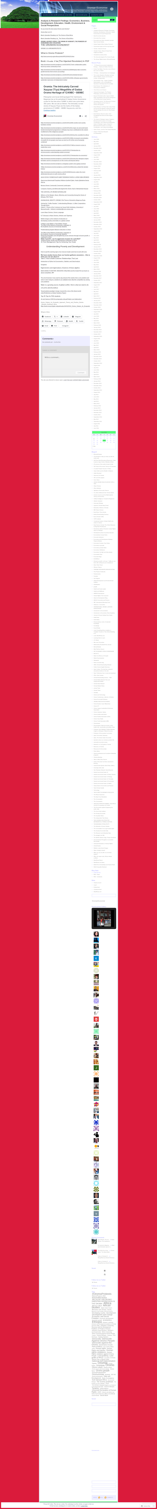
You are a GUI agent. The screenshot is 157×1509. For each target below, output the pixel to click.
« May (93, 446)
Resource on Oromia (99, 746)
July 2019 (96, 233)
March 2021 (97, 188)
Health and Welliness (99, 591)
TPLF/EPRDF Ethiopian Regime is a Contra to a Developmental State (104, 1385)
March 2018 (97, 269)
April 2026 (96, 143)
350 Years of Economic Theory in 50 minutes (105, 466)
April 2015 (96, 347)
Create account (97, 882)
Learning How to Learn (99, 637)
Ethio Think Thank (98, 565)
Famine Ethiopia (101, 1335)
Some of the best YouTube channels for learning (103, 762)
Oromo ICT (96, 706)
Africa (107, 1303)
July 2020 (96, 206)
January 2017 (97, 300)
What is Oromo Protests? (52, 53)
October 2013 (97, 387)
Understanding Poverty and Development (65, 246)
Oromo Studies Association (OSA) (102, 716)
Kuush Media (97, 628)
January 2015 (97, 354)
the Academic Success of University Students (54, 226)
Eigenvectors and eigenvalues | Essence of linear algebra (60, 268)
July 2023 (96, 172)
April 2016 (96, 320)
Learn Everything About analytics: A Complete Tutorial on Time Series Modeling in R (104, 632)
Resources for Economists (100, 748)
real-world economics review (100, 742)
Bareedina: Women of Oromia (101, 507)
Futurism (96, 576)
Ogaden (94, 1363)
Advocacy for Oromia (99, 475)
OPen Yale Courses (98, 675)
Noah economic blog (99, 662)
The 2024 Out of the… (103, 1250)
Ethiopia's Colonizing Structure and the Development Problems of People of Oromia (103, 1327)
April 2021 (96, 186)
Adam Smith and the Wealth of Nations (103, 471)
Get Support (97, 578)
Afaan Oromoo (97, 486)
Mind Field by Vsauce (99, 649)
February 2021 (97, 190)
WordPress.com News (99, 862)
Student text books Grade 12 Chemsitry (103, 779)
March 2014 (97, 376)
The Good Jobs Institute (100, 811)
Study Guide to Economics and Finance (103, 785)
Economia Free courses (96, 14)
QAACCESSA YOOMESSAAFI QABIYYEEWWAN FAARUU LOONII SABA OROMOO (65, 177)
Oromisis (96, 692)
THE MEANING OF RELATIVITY (101, 824)
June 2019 (96, 235)
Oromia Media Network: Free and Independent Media (102, 680)
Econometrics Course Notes (100, 534)
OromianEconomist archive (100, 54)
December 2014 (98, 356)
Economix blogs (97, 556)
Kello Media (96, 619)
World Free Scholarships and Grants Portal (104, 864)
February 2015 (97, 352)
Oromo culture (97, 1367)
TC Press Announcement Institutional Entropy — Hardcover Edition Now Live (103, 66)
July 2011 (96, 426)
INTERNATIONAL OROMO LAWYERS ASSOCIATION (103, 607)
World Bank (104, 1395)
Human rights (101, 1348)
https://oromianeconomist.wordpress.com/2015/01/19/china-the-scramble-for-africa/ (65, 135)
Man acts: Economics (99, 642)
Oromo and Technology (99, 694)
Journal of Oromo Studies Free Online (103, 615)
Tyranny (95, 1388)
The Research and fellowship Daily (102, 833)
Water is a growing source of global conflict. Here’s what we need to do (65, 285)
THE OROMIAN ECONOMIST (55, 45)
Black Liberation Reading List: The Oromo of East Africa (57, 35)
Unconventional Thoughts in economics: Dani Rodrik (103, 840)
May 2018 (96, 264)
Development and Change (102, 1315)
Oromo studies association (100, 714)
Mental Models (97, 646)
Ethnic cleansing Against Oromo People (103, 1333)
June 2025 (96, 159)
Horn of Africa (97, 1346)
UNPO (99, 1392)
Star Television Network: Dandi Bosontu (103, 770)
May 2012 (96, 419)
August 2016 (97, 311)
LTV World (96, 640)
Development (111, 1313)
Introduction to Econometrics (101, 610)
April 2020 (96, 213)
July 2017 (96, 287)
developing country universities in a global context (55, 220)
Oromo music (108, 1367)
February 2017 (97, 298)
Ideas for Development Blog (100, 598)
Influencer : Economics (99, 604)
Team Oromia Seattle (99, 788)
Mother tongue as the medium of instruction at (54, 219)
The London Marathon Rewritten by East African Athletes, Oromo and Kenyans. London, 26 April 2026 (104, 77)
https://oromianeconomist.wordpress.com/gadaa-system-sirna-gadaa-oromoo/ (63, 164)
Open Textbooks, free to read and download (105, 673)
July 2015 (96, 340)
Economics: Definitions (99, 550)
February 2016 (97, 325)
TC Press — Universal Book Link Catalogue (104, 72)
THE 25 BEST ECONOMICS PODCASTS (104, 792)
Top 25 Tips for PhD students (50, 296)
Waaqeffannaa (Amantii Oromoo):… (106, 1257)
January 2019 (97, 246)
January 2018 (97, 273)
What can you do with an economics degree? (103, 853)
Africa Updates (97, 488)
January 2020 (97, 220)
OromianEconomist (98, 901)
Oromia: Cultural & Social (100, 48)
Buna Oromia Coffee (99, 516)
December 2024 (98, 161)
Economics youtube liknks (100, 547)
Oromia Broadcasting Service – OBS (103, 677)
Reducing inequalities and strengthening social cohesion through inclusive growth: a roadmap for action (65, 236)
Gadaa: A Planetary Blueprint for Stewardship (101, 132)
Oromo (110, 1365)
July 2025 (96, 157)
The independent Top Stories (101, 818)
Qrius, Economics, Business (100, 735)
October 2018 (97, 253)
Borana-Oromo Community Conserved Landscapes (56, 185)
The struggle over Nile (99, 835)
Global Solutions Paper (59, 293)
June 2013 (96, 396)
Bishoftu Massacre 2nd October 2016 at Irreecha (102, 1310)
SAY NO (113, 1374)
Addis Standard (97, 473)
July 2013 (96, 394)
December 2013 (98, 383)
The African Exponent (99, 794)
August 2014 (97, 365)
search (95, 19)
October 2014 (97, 361)
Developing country (98, 1313)
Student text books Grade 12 (101, 772)
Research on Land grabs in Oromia (102, 744)
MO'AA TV (96, 653)
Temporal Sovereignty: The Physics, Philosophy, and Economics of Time (102, 92)
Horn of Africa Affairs (108, 1346)
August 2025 (97, 155)
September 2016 (98, 309)
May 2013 (96, 399)
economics (107, 1320)
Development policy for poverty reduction (104, 532)
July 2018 (96, 260)
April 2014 (96, 374)
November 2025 (98, 148)
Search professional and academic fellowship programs (105, 754)
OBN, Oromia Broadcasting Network (102, 664)
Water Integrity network (99, 850)
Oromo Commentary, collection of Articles (104, 697)
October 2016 (97, 307)
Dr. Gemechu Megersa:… (104, 1245)
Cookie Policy (84, 1506)
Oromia (103, 1363)
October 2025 (97, 150)
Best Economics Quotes (81, 14)
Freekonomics (97, 574)
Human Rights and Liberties (102, 1349)
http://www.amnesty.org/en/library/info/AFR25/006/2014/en (57, 56)
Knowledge (96, 625)
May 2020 (96, 211)
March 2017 (97, 296)
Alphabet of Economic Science (101, 490)
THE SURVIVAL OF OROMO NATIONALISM (53, 192)
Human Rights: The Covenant (101, 595)
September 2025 (98, 152)
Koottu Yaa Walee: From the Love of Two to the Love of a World (104, 69)
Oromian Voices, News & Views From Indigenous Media (103, 51)
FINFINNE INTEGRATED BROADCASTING (104, 569)
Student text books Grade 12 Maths (102, 783)
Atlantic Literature (98, 501)
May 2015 (96, 345)
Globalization (97, 584)
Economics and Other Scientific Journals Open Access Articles (57, 14)
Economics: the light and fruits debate (103, 552)
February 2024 (97, 170)
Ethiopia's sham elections (99, 1330)
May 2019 (96, 237)
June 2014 (96, 370)
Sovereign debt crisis (99, 767)
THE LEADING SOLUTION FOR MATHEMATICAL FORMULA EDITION (103, 821)
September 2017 (98, 282)
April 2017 (96, 293)
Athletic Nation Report (106, 1308)
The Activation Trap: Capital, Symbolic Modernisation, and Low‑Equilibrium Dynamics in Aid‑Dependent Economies (103, 82)
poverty (107, 1374)
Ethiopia (97, 1321)
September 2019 (98, 228)
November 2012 (98, 412)
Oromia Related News (99, 685)
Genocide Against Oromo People (103, 1339)
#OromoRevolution (99, 1298)
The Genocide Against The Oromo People (104, 57)
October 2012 (97, 414)
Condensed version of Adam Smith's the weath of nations (103, 522)
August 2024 (97, 168)
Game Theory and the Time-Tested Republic (105, 129)
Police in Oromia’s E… (103, 1256)
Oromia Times (97, 690)
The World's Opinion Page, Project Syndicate (105, 837)
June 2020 (96, 208)
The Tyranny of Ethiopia (105, 1382)
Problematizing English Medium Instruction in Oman (56, 229)
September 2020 (98, 202)
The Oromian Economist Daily (101, 830)
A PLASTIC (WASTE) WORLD (49, 288)
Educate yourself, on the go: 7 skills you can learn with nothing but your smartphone (105, 562)
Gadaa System (103, 1337)
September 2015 (98, 336)
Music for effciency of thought (101, 655)
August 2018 (97, 258)
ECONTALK (96, 558)
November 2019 (98, 224)
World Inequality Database (100, 867)
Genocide (96, 1339)
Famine (94, 1335)
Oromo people (102, 1370)
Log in (95, 885)
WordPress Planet (98, 860)
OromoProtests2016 (99, 1372)
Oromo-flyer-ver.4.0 (46, 32)
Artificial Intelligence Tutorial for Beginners (104, 498)
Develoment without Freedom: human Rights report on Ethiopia (105, 529)
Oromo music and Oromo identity (100, 1369)
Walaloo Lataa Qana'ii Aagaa (101, 848)
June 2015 (96, 343)
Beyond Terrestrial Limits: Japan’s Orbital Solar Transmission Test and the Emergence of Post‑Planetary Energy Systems (104, 97)
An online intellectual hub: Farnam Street (104, 492)
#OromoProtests (98, 454)
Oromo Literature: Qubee (100, 712)
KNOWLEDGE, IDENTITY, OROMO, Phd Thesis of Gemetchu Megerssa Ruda (63, 200)
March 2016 (97, 323)
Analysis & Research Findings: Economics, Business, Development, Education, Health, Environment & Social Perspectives (104, 32)
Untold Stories (97, 845)
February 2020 (97, 217)
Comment (81, 373)
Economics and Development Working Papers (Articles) (103, 540)
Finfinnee (109, 1335)
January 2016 (97, 327)
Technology (96, 790)
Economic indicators (98, 537)
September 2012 (98, 417)
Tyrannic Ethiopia (109, 1386)
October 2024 (97, 166)
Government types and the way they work (104, 46)
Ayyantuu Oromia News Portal (101, 505)
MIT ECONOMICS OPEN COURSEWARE (104, 651)
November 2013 (98, 385)
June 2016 (96, 316)
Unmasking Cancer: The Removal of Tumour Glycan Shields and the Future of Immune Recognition (104, 103)
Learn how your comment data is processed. (76, 380)
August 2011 (97, 423)
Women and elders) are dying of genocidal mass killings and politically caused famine (103, 1393)
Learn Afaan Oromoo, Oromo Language (52, 212)
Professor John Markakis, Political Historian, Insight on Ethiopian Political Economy (104, 730)
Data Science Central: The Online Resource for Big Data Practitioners (104, 525)
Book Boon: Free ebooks (100, 512)
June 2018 (96, 262)
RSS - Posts (97, 874)
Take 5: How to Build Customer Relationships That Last (59, 258)
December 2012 (98, 410)
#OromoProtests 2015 (99, 1296)
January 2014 (97, 381)
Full (102, 1497)
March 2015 (97, 349)
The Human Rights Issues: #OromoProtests (104, 59)
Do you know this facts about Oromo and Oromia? (55, 29)
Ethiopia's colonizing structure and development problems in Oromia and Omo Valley (104, 1324)
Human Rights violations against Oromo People (103, 1354)
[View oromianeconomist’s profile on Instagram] (104, 1274)
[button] (99, 921)
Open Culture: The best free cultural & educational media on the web (103, 670)
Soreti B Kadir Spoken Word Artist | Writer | (104, 765)
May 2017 (96, 291)
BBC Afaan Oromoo (98, 510)
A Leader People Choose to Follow (102, 468)
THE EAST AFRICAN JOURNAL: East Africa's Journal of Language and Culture (105, 804)
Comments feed (97, 889)
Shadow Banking (98, 757)
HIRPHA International (99, 593)
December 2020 (98, 195)
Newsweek (96, 660)
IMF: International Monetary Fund (102, 602)
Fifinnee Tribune (98, 567)
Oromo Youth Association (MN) (101, 721)
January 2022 (97, 175)
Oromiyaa (100, 1365)
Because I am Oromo (99, 1309)
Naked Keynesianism (99, 658)
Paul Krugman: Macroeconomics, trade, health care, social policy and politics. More (104, 726)
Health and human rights (100, 589)
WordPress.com (97, 891)
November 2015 (98, 331)
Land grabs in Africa (102, 1357)
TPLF (107, 1383)
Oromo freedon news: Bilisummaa (102, 703)
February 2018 (97, 271)
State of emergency (108, 1378)
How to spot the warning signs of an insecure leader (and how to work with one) (64, 252)
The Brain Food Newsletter (100, 796)
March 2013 (97, 403)
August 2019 (97, 231)
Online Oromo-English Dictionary (102, 667)
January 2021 (97, 193)
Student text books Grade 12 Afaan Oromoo (105, 774)
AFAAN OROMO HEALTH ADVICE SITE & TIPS (104, 483)
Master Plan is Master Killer (100, 1359)
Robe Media (97, 751)
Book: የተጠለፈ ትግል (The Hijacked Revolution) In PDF (65, 61)
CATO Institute (97, 518)
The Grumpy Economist (99, 813)
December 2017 (98, 275)
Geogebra (44, 264)
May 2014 (96, 372)
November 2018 (98, 251)
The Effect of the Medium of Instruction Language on (56, 225)
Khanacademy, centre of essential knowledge (102, 622)
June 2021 (96, 184)
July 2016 (96, 314)
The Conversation (98, 799)
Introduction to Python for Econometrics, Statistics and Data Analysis (60, 261)
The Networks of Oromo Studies (101, 826)
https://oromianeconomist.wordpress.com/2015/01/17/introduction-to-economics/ (64, 155)
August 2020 (97, 204)
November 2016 (98, 305)
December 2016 (98, 302)
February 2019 (97, 244)
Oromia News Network (99, 683)
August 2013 (97, 392)
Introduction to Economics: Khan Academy (104, 613)
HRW (93, 1348)
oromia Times (97, 688)
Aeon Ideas (96, 479)
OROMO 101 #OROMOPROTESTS (51, 48)
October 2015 (97, 334)
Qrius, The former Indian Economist (102, 737)
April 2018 (96, 267)
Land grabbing (102, 1356)
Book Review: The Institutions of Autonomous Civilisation (102, 86)
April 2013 (96, 401)
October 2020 (97, 199)
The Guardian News (98, 815)
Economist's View (98, 554)
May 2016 (96, 318)
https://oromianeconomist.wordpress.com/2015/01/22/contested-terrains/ (62, 75)
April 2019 (96, 240)
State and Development (101, 1377)
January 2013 (97, 408)
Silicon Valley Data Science (100, 759)
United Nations (104, 1388)
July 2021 (96, 181)
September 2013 (98, 390)
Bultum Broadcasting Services (101, 514)
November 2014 (98, 358)
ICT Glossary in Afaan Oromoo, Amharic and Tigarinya (56, 215)
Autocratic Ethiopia (98, 503)
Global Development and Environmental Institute (103, 581)
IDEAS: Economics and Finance (101, 600)
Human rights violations (102, 1351)
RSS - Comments (98, 876)
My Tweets (94, 1282)
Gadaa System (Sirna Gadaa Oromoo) (103, 44)
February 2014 (97, 378)
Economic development (106, 1318)
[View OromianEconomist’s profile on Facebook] (104, 1271)
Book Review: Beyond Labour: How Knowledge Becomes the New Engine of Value (103, 115)
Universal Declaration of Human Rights (103, 843)
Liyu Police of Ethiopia (109, 1357)
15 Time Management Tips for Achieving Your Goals (58, 242)
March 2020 (97, 215)
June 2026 (96, 139)
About (95, 28)
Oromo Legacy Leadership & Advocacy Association (103, 709)
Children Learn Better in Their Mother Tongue (54, 223)
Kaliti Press (96, 617)
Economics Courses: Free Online (102, 543)
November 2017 (98, 278)
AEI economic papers (99, 477)
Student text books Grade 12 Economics (104, 781)
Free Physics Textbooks (99, 571)
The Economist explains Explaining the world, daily (103, 808)
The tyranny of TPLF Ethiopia (104, 1382)
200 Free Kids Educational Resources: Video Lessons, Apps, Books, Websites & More (105, 461)
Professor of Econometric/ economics (103, 733)
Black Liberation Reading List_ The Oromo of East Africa (57, 38)
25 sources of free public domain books (103, 464)
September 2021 (98, 177)
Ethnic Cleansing (107, 1332)
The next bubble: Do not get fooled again (104, 828)
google (95, 586)
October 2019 (97, 226)
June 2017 (96, 289)
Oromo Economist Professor (100, 699)
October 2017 (97, 280)
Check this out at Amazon (100, 89)
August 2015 (97, 338)
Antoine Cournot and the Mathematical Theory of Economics (103, 495)
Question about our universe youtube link (104, 740)
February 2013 (97, 405)
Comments (110, 1497)
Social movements (97, 1376)
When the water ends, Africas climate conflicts (103, 857)
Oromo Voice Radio (98, 718)
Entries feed (97, 887)
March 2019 (97, 242)
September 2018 (98, 255)
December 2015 (98, 329)
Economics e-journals (99, 545)
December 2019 (98, 222)
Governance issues (106, 1345)
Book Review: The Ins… (104, 1239)
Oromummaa (97, 723)
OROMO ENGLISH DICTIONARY (102, 701)
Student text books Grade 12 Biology (103, 776)
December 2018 (98, 249)
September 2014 (98, 363)
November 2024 (98, 164)
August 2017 (97, 284)
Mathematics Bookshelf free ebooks (102, 644)
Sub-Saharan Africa (99, 1380)
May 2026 (96, 141)
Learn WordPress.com (99, 635)
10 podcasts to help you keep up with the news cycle (104, 457)
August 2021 (97, 179)
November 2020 (98, 197)
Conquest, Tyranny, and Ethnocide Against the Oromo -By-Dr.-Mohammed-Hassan (64, 188)
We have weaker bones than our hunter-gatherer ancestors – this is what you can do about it (65, 256)
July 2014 (96, 367)
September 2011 (98, 421)
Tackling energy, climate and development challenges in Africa (59, 240)
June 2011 (96, 428)
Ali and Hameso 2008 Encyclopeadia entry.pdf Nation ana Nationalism (61, 299)
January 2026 (97, 146)
